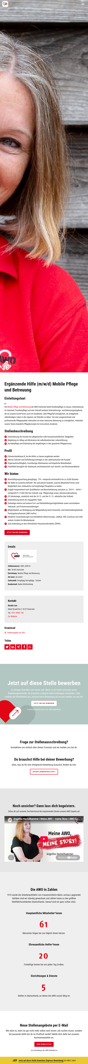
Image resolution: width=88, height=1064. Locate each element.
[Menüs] (83, 4)
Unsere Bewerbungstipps (44, 772)
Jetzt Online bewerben (17, 532)
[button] (7, 647)
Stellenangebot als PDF (16, 632)
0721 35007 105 (17, 613)
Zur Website (12, 616)
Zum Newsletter (44, 1044)
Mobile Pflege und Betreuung (19, 407)
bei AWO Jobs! (47, 1060)
